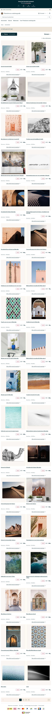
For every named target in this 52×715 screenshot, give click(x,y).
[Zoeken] (49, 17)
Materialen (16, 20)
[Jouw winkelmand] (49, 13)
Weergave (46, 34)
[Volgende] (48, 700)
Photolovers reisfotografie (12, 13)
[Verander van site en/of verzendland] (50, 9)
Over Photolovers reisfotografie (27, 20)
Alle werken (4, 20)
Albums (10, 20)
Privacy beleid (41, 705)
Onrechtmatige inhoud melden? (30, 705)
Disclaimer (21, 705)
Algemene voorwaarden (13, 705)
